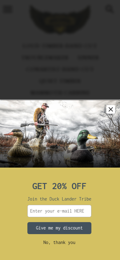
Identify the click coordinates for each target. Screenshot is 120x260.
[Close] (110, 109)
